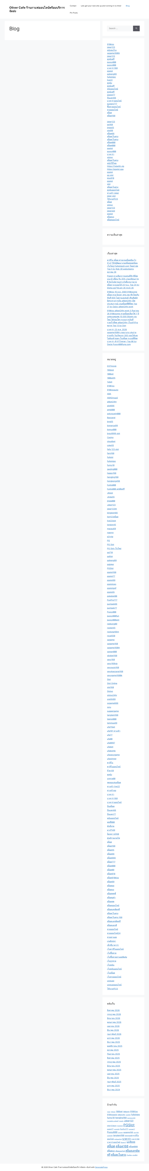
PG (108, 540)
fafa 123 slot (113, 449)
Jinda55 (111, 497)
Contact (73, 6)
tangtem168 (112, 715)
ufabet (110, 747)
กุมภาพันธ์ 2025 (114, 1082)
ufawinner (111, 759)
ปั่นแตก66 (111, 98)
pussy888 (111, 62)
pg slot (110, 175)
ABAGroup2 (112, 398)
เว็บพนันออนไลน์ (114, 969)
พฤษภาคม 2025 (114, 1070)
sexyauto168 (113, 667)
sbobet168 (112, 655)
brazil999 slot (113, 433)
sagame (111, 640)
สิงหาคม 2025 (113, 1058)
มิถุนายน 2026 (113, 1018)
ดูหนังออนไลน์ (113, 190)
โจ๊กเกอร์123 (112, 199)
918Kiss (110, 386)
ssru (109, 707)
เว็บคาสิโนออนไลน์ (115, 949)
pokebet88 (112, 596)
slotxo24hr (112, 695)
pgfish (110, 556)
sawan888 (112, 651)
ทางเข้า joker (113, 193)
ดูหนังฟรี (110, 59)
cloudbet (111, 441)
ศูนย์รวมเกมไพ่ (113, 838)
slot (108, 184)
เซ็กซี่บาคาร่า (113, 945)
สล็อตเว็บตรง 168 (114, 917)
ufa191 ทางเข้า (113, 731)
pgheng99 (112, 74)
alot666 (110, 406)
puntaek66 (112, 604)
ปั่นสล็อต (111, 806)
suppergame (113, 711)
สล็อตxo (110, 217)
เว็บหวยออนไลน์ (114, 977)
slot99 (110, 130)
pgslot (110, 71)
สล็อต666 (111, 858)
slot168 (110, 687)
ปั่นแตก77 (111, 814)
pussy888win (113, 620)
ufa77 (109, 735)
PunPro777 (112, 600)
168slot (110, 370)
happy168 (111, 473)
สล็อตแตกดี (112, 925)
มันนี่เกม (110, 826)
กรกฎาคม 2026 (114, 1014)
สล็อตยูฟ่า (111, 897)
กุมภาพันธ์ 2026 (114, 1034)
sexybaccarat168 (115, 671)
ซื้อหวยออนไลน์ (114, 107)
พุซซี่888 (111, 822)
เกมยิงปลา (111, 941)
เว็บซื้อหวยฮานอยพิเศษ (117, 957)
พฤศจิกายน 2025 (114, 1046)
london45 (111, 525)
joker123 (111, 47)
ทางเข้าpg (111, 790)
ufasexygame (113, 755)
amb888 (111, 410)
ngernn (110, 532)
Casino (110, 437)
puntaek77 (112, 608)
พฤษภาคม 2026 (114, 1022)
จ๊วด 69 (110, 770)
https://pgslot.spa (115, 169)
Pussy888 (111, 612)
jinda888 (111, 501)
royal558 (111, 636)
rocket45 (111, 628)
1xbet (109, 382)
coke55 (110, 445)
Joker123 (111, 505)
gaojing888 (112, 469)
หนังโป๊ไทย (112, 163)
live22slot (111, 521)
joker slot (111, 196)
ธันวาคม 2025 (113, 1042)
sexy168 (111, 659)
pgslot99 (111, 580)
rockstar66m (113, 632)
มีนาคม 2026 (113, 1030)
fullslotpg (111, 77)
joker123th (112, 509)
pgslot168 (111, 572)
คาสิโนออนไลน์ (113, 767)
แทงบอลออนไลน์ (114, 985)
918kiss (110, 44)
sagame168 (112, 644)
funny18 (110, 465)
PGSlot (110, 568)
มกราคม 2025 (113, 1086)
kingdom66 (112, 513)
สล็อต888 (111, 142)
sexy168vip (112, 663)
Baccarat (111, 417)
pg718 (110, 552)
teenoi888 (111, 719)
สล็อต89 (110, 870)
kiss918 (110, 178)
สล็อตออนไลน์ (113, 220)
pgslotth (111, 592)
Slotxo (110, 691)
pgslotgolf (111, 588)
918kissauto (112, 390)
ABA (109, 394)
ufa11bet (111, 727)
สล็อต (109, 113)
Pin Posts (74, 13)
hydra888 (111, 485)
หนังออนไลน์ (112, 89)
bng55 (110, 421)
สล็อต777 (111, 862)
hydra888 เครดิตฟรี (116, 489)
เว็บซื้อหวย (111, 953)
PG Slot (110, 544)
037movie (111, 366)
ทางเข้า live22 (113, 786)
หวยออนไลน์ (112, 110)
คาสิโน (110, 763)
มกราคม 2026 (113, 1038)
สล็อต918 (111, 874)
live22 (110, 80)
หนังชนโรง (112, 50)
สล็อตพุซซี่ (111, 893)
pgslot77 (111, 95)
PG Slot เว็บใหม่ (114, 548)
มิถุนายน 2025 (113, 1066)
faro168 (110, 453)
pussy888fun (113, 616)
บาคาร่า (110, 154)
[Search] (136, 28)
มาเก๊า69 (111, 830)
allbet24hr (112, 402)
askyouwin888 (113, 413)
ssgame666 (112, 703)
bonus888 (111, 429)
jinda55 (110, 127)
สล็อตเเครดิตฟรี (114, 921)
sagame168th (113, 53)
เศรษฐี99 (134, 1155)
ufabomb (111, 751)
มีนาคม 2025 (113, 1078)
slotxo (110, 157)
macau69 (111, 529)
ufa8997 (111, 743)
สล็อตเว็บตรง (112, 136)
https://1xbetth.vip (115, 166)
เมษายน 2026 (113, 1026)
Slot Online (112, 683)
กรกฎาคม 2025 (114, 1062)
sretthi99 (111, 699)
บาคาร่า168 (112, 68)
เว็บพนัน (110, 965)
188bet (110, 374)
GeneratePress (101, 1167)
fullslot (110, 457)
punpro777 (112, 104)
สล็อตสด (110, 901)
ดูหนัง (109, 83)
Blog (128, 6)
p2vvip (110, 536)
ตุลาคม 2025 (113, 1050)
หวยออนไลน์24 (113, 933)
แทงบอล (110, 981)
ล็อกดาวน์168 (113, 834)
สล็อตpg (110, 885)
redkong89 (112, 624)
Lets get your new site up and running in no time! (101, 6)
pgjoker (110, 564)
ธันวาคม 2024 (113, 1090)
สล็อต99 (110, 882)
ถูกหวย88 (111, 778)
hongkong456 (113, 481)
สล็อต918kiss (113, 878)
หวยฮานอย (112, 937)
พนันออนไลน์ (113, 818)
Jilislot (110, 493)
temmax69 (112, 723)
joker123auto (112, 1126)
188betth (111, 378)
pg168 (110, 124)
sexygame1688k (114, 675)
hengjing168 (112, 477)
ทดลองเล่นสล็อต (114, 782)
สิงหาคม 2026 (113, 1010)
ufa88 (109, 739)
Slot (109, 679)
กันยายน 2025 (113, 1054)
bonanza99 (112, 425)
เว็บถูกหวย (111, 961)
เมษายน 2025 (113, 1074)
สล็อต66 (110, 133)
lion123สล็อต (112, 517)
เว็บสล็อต (111, 973)
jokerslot (111, 211)
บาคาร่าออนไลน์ (114, 101)
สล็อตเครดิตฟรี (113, 909)
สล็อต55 (110, 850)
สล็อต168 (111, 116)
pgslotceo (111, 584)
